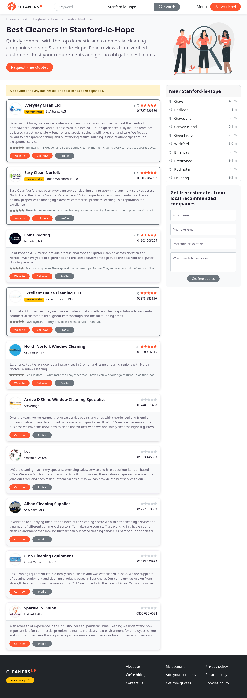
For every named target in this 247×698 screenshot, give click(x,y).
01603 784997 (147, 178)
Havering (205, 177)
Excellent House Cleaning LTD (52, 293)
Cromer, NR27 (34, 353)
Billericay (205, 152)
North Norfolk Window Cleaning (54, 346)
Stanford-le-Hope (79, 19)
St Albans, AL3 (56, 111)
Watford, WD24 (35, 458)
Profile (65, 156)
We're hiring (135, 674)
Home (11, 19)
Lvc (27, 451)
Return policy (216, 674)
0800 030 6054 (146, 613)
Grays (205, 101)
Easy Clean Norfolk (42, 172)
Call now (42, 156)
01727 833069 (147, 509)
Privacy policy (217, 666)
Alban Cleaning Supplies (47, 503)
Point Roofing (37, 235)
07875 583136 (147, 298)
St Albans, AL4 (34, 510)
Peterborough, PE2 (60, 299)
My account (175, 666)
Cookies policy (217, 683)
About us (133, 666)
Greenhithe (205, 135)
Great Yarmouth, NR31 (40, 562)
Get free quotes (203, 278)
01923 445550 (147, 457)
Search (169, 6)
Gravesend (205, 118)
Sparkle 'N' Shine (40, 608)
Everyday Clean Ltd (42, 105)
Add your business (181, 674)
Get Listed (227, 6)
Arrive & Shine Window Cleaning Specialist (64, 399)
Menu (201, 6)
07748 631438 (147, 405)
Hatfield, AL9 (33, 614)
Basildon (205, 109)
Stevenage (31, 406)
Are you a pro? (20, 680)
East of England (33, 19)
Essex (55, 19)
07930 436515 (147, 352)
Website (19, 156)
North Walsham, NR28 (62, 179)
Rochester (205, 169)
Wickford (205, 143)
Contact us (134, 683)
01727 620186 (147, 110)
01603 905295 (147, 240)
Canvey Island (205, 126)
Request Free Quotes (29, 67)
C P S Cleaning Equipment (48, 555)
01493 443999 (147, 561)
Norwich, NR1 (34, 241)
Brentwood (205, 160)
